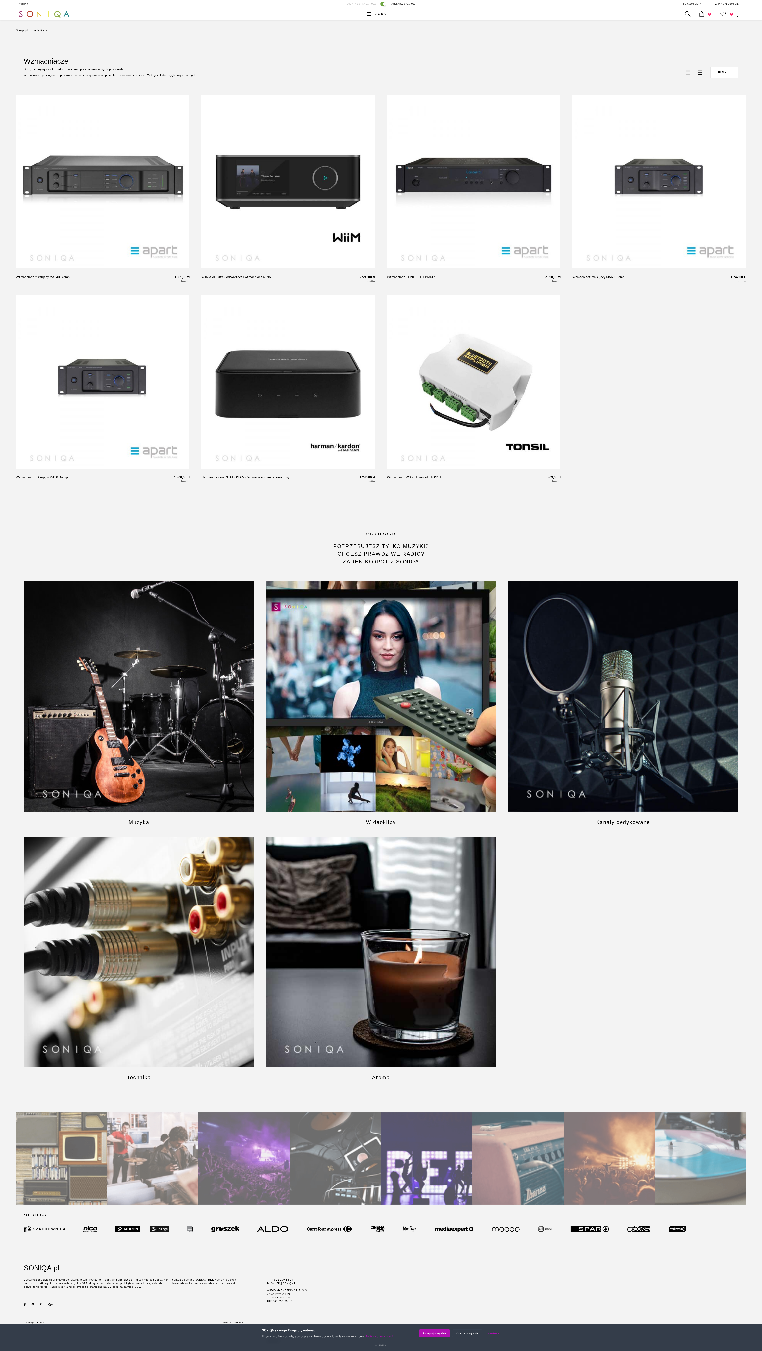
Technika (38, 30)
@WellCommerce (232, 1322)
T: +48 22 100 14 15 (280, 1279)
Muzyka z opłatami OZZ (361, 4)
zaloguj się (727, 4)
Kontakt (24, 4)
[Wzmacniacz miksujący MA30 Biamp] (102, 382)
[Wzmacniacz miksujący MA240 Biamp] (102, 181)
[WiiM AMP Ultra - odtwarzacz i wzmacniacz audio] (288, 181)
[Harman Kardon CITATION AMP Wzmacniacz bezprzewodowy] (288, 382)
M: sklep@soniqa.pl (282, 1283)
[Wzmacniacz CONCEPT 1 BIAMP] (473, 181)
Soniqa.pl (22, 30)
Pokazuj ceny (692, 4)
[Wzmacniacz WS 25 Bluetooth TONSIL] (473, 382)
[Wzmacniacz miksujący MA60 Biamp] (659, 181)
